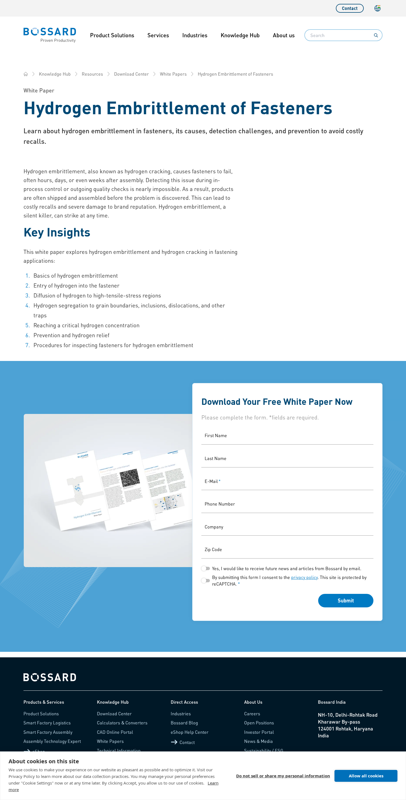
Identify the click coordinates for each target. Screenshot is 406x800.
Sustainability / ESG (263, 750)
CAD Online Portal (115, 732)
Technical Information (119, 750)
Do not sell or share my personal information (283, 775)
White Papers (173, 74)
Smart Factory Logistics (47, 722)
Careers (252, 713)
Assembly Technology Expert (52, 741)
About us (284, 35)
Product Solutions (112, 35)
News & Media (258, 741)
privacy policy (304, 577)
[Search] (376, 35)
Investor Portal (259, 732)
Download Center (131, 74)
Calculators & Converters (122, 722)
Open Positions (259, 722)
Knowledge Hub (240, 35)
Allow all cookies (366, 775)
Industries (194, 35)
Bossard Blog (184, 722)
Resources (92, 74)
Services (158, 35)
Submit (346, 600)
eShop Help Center (190, 732)
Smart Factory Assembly (47, 732)
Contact (350, 8)
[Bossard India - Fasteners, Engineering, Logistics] (25, 74)
